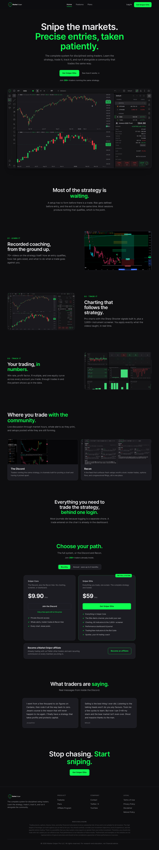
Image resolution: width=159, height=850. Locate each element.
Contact (93, 800)
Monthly (64, 567)
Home (69, 4)
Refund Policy (129, 812)
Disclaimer (127, 808)
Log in (129, 4)
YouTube (94, 808)
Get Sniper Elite (142, 5)
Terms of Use (129, 800)
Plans (90, 4)
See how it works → (90, 73)
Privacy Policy (129, 804)
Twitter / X (94, 804)
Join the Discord (49, 606)
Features (80, 4)
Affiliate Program (64, 808)
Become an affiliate (119, 651)
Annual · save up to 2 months (85, 567)
